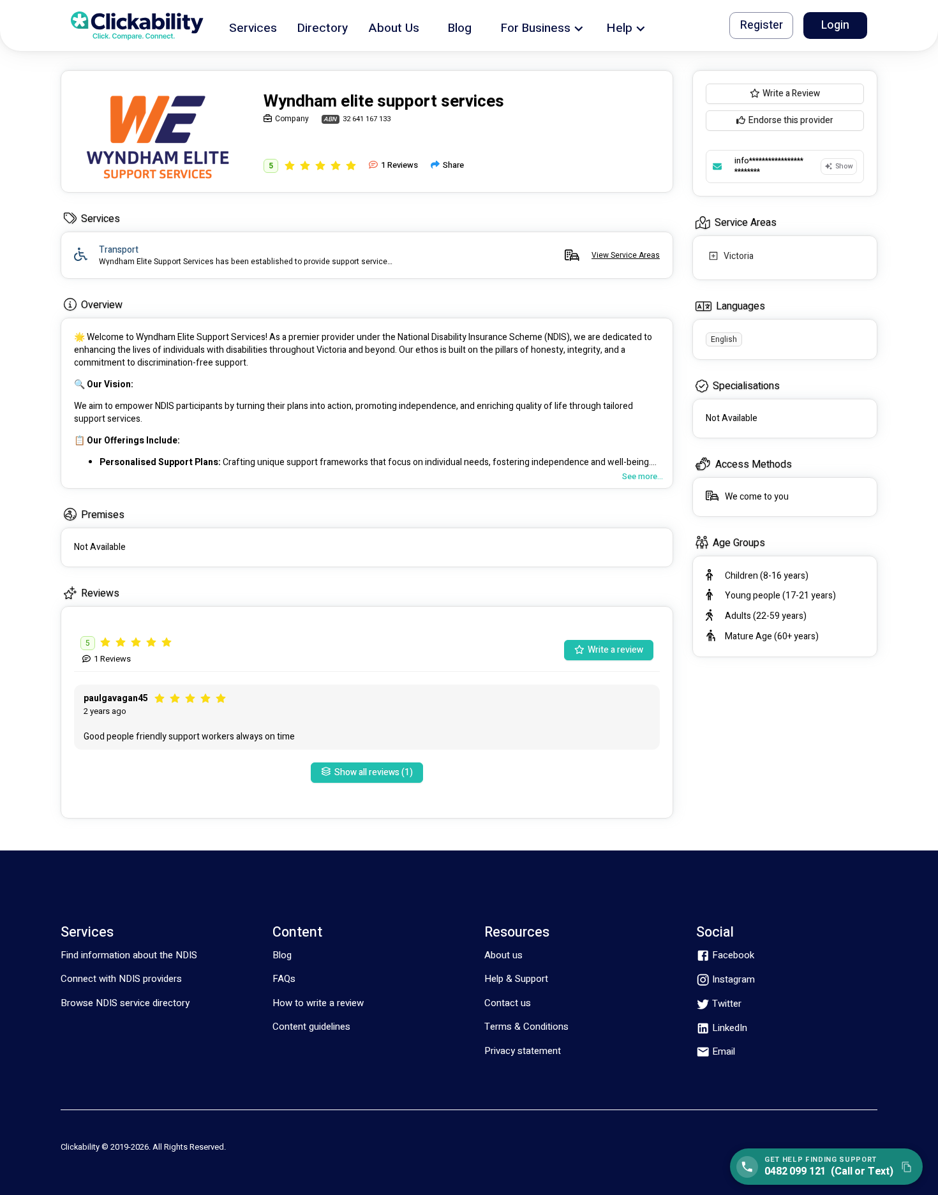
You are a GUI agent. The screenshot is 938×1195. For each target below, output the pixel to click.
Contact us (507, 1003)
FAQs (283, 979)
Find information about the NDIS (129, 955)
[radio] (290, 165)
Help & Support (516, 979)
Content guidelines (311, 1027)
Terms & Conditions (526, 1027)
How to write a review (318, 1003)
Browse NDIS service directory (125, 1003)
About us (503, 955)
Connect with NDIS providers (121, 979)
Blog (282, 955)
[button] (253, 26)
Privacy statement (522, 1051)
